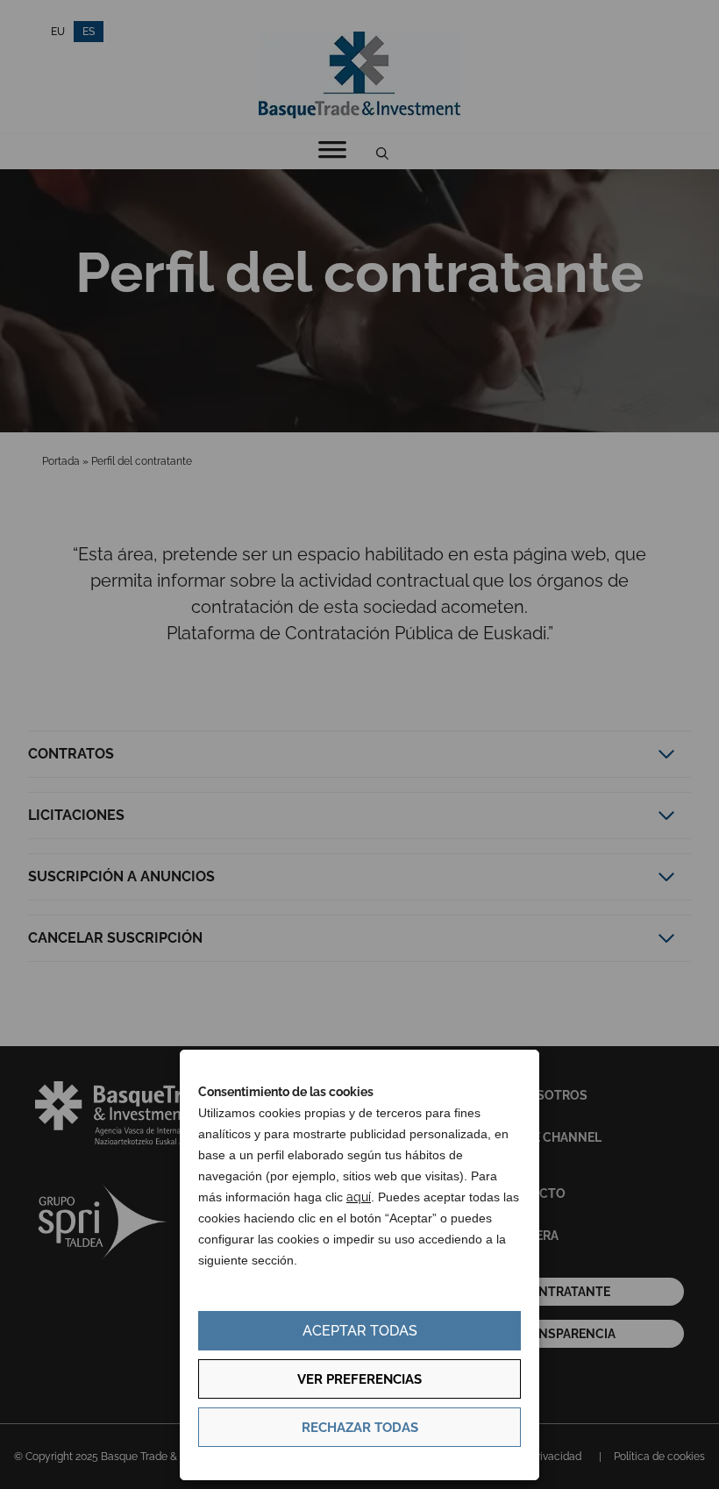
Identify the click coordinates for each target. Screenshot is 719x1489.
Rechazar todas (360, 1428)
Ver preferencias (359, 1379)
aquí (358, 1197)
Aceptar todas (360, 1330)
